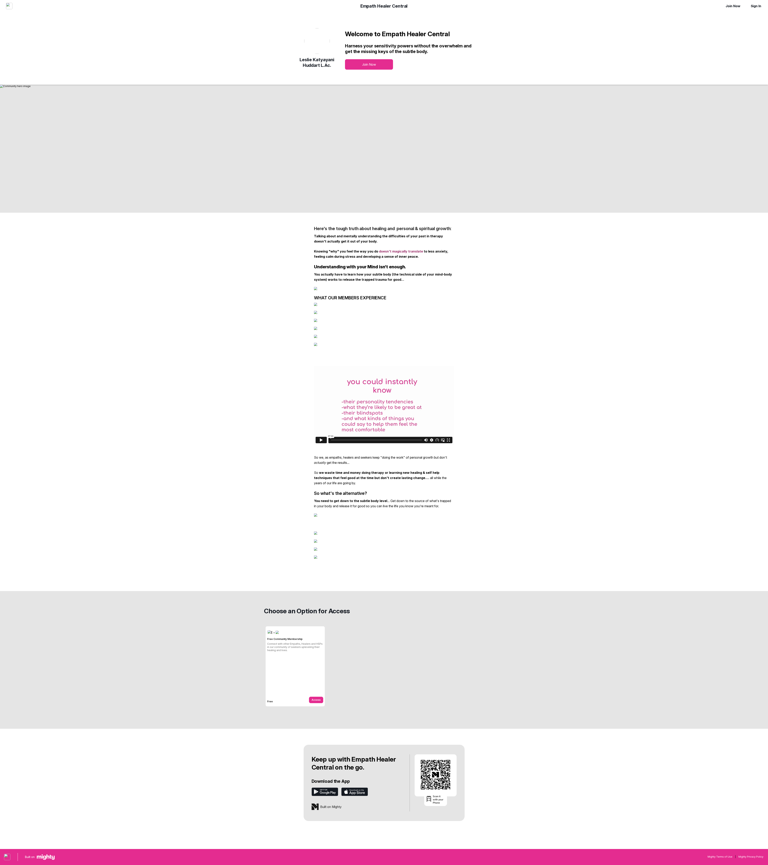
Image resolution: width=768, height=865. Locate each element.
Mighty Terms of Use (720, 856)
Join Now (733, 6)
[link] (295, 666)
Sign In (756, 6)
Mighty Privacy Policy (750, 856)
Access (316, 699)
